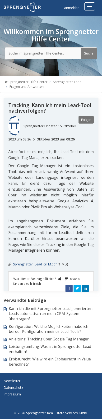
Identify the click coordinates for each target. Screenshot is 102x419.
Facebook (69, 288)
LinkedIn (85, 288)
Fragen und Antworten (26, 86)
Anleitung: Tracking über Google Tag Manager (49, 339)
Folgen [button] (86, 119)
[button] (60, 278)
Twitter (77, 288)
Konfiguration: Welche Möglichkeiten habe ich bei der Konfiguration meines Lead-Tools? (48, 329)
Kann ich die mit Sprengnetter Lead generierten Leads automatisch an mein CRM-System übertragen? (51, 313)
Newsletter (12, 381)
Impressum (12, 394)
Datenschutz (13, 387)
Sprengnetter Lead (67, 82)
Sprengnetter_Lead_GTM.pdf (35, 264)
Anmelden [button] (71, 7)
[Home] (22, 7)
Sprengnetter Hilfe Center (28, 82)
